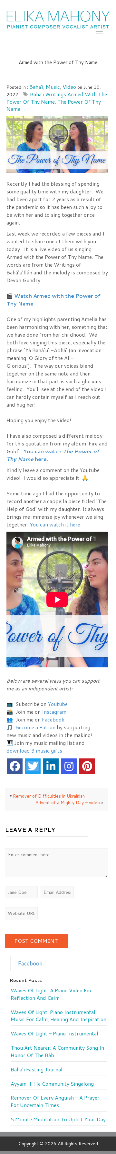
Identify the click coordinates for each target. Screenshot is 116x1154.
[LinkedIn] (51, 766)
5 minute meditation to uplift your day (58, 1119)
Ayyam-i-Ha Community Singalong (52, 1083)
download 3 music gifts (34, 750)
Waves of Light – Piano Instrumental (54, 1033)
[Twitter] (33, 766)
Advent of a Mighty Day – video (67, 802)
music (53, 86)
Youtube (58, 704)
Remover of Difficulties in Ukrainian (49, 796)
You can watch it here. (56, 524)
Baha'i (36, 86)
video (69, 86)
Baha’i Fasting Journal (37, 1069)
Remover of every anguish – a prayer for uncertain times (55, 1101)
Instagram (54, 711)
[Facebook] (15, 766)
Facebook (53, 719)
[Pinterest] (87, 766)
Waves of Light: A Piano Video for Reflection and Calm (51, 994)
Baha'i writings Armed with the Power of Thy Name (56, 97)
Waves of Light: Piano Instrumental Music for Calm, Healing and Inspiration (58, 1016)
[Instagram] (69, 766)
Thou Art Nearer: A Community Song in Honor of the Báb (57, 1051)
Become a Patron (35, 727)
